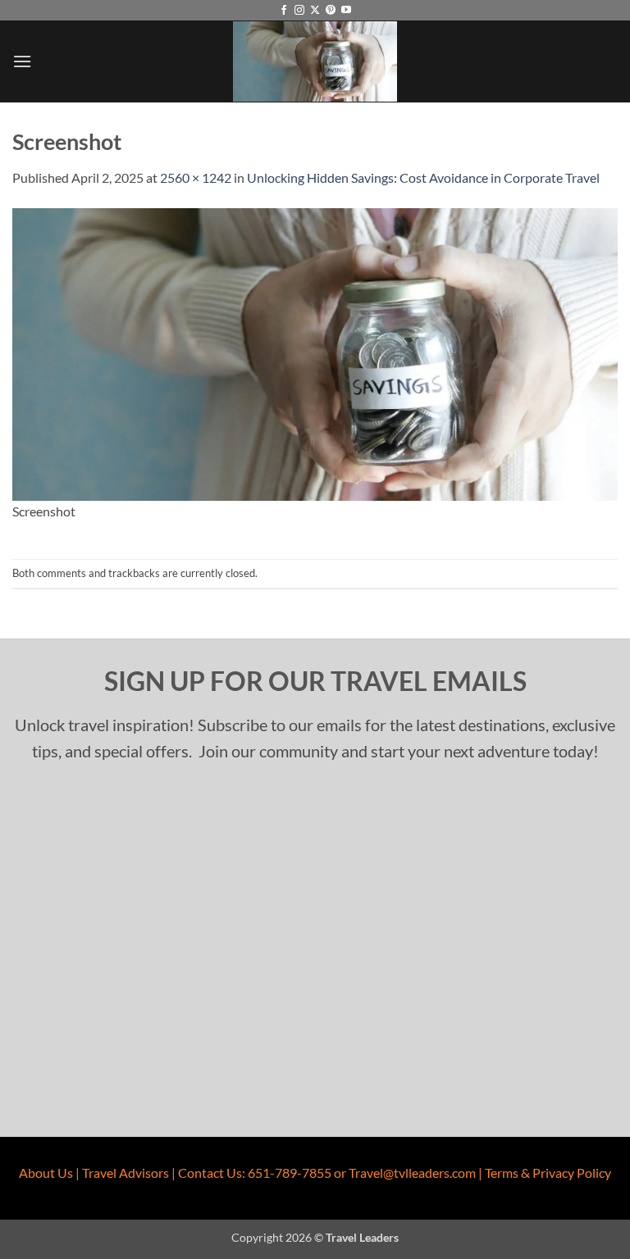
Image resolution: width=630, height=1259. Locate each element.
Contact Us (210, 1172)
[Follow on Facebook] (284, 10)
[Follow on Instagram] (299, 10)
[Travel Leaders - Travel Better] (315, 61)
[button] (22, 61)
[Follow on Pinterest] (331, 10)
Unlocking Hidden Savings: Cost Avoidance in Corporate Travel (423, 177)
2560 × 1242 (195, 177)
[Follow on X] (315, 10)
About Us (46, 1172)
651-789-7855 (289, 1172)
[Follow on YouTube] (346, 10)
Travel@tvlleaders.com (412, 1172)
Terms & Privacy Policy (548, 1172)
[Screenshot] (315, 353)
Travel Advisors (125, 1172)
